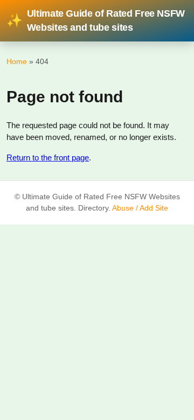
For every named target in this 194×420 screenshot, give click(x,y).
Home (16, 61)
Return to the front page (47, 157)
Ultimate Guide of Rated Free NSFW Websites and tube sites (95, 20)
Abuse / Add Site (140, 208)
